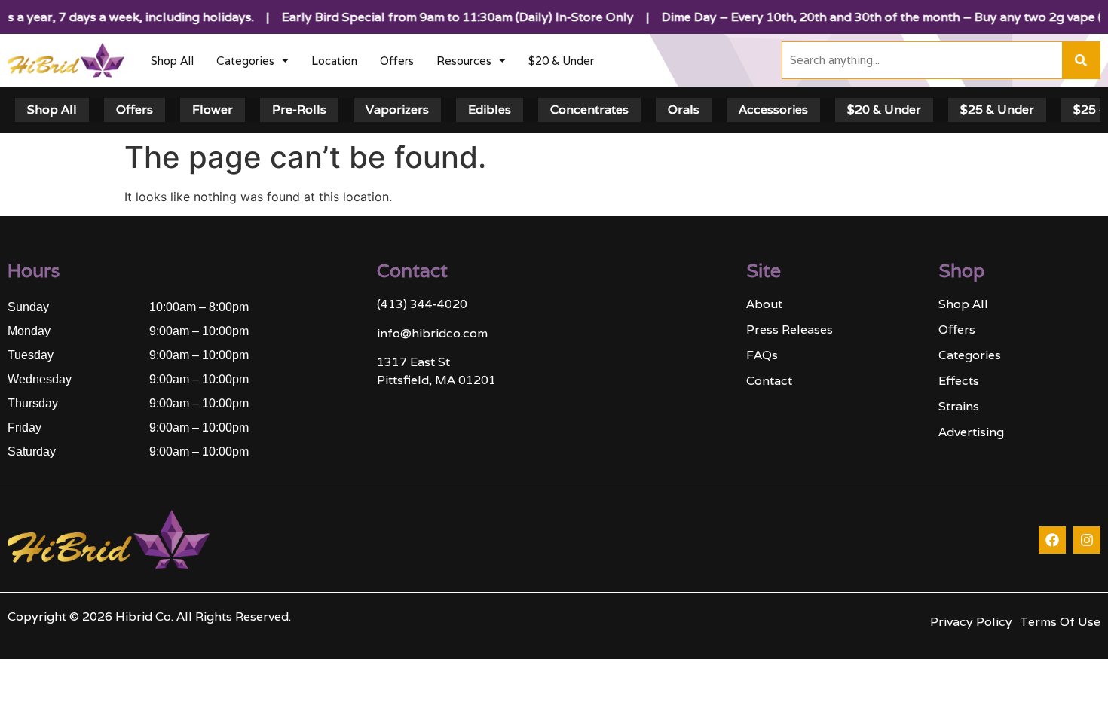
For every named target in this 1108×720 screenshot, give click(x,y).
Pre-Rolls (299, 109)
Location (334, 60)
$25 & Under (997, 109)
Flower (212, 109)
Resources (463, 60)
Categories (245, 60)
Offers (397, 60)
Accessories (773, 109)
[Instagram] (1086, 540)
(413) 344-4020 (422, 304)
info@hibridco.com (432, 333)
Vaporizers (397, 109)
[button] (252, 61)
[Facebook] (1052, 540)
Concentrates (589, 109)
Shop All (172, 60)
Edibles (489, 109)
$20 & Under (561, 60)
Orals (683, 109)
